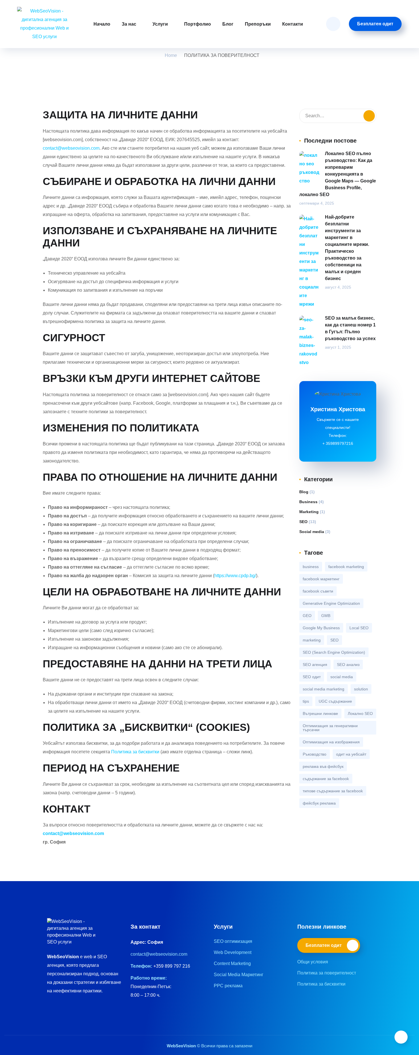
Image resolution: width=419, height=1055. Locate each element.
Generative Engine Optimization (331, 603)
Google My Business (321, 628)
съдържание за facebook (326, 778)
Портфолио (197, 24)
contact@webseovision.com (71, 148)
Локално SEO (360, 713)
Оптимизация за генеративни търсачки (330, 727)
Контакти (292, 24)
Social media (311, 531)
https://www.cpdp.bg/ (235, 575)
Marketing (309, 511)
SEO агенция (315, 664)
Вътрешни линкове (320, 713)
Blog (303, 492)
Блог (227, 24)
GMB (325, 615)
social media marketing (323, 689)
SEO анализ (348, 664)
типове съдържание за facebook (333, 791)
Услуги (160, 24)
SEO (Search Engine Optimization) (334, 652)
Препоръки (258, 24)
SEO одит (312, 676)
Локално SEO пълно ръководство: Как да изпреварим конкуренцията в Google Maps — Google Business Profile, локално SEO (337, 174)
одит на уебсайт (351, 754)
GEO (307, 615)
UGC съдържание (335, 701)
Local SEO (359, 628)
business (311, 566)
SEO (303, 521)
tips (306, 701)
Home (171, 55)
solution (361, 689)
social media (341, 676)
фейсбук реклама (319, 803)
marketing (312, 640)
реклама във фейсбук (323, 766)
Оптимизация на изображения (331, 742)
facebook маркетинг (321, 579)
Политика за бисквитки (135, 751)
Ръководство (314, 754)
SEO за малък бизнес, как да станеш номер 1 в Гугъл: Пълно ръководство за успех (350, 328)
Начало (101, 24)
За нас (129, 24)
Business (308, 501)
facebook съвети (318, 591)
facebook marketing (346, 566)
